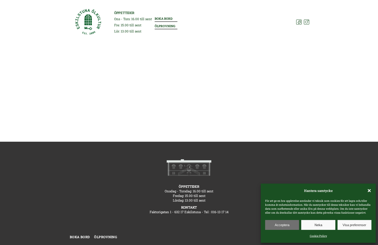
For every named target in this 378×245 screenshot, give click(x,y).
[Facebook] (299, 22)
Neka (318, 225)
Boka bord (164, 19)
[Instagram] (306, 22)
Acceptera (282, 225)
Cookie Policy (318, 236)
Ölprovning (165, 26)
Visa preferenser (354, 225)
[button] (369, 190)
